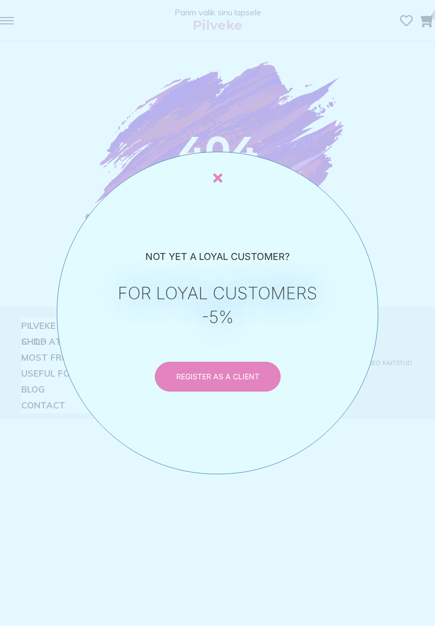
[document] (217, 313)
